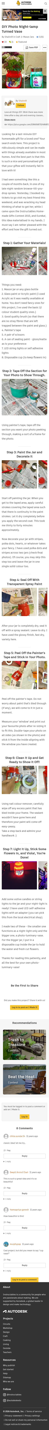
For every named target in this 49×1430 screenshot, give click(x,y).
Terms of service (34, 1411)
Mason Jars (28, 37)
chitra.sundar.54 (17, 1136)
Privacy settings (32, 1415)
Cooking (7, 1340)
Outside (6, 1348)
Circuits (6, 1324)
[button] (3, 3)
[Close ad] (45, 11)
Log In (24, 1116)
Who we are (8, 1381)
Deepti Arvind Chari (19, 1172)
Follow (20, 105)
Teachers (7, 1352)
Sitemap (7, 1377)
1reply (8, 1161)
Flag (8, 1150)
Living (6, 1344)
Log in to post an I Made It (24, 1007)
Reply (24, 1156)
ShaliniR (9, 37)
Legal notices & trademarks (18, 1424)
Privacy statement (13, 1415)
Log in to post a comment (24, 1279)
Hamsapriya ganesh (19, 1210)
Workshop (7, 1328)
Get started (8, 1369)
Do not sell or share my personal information (26, 1420)
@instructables (14, 1394)
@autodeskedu (14, 1400)
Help (5, 1373)
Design (6, 1332)
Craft (18, 37)
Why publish (9, 1365)
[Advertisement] (24, 15)
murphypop (15, 1244)
